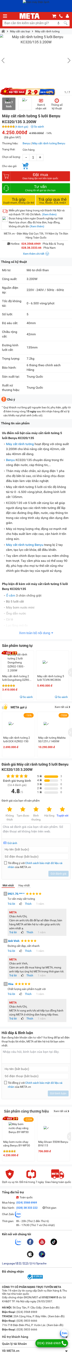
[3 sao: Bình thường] (36, 810)
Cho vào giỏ (9, 166)
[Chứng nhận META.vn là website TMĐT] (35, 1279)
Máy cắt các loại (20, 31)
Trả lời (11, 903)
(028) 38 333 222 (27, 1207)
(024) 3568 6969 (26, 1202)
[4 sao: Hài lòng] (49, 810)
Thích (28, 903)
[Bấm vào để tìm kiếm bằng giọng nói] (58, 23)
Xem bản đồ (51, 1307)
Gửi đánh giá (58, 873)
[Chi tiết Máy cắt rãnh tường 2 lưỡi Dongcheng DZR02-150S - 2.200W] (18, 662)
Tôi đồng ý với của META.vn (35, 865)
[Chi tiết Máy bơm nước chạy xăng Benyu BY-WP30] (19, 1128)
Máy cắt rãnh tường (47, 31)
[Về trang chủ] (30, 16)
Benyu (26, 143)
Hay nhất (24, 885)
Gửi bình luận (58, 1093)
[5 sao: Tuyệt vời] (62, 810)
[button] (67, 60)
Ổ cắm (10, 595)
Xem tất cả (62, 707)
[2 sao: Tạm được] (22, 810)
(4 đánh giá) (21, 126)
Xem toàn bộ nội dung (34, 633)
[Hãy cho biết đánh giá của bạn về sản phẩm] (36, 831)
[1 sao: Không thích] (9, 810)
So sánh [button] (28, 697)
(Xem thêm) (49, 214)
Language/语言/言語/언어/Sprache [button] (24, 1263)
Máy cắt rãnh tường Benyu (48, 143)
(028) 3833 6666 (26, 1320)
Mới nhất (8, 885)
